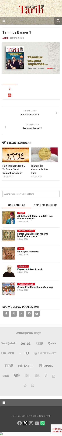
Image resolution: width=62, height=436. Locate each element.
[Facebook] (19, 423)
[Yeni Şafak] (8, 344)
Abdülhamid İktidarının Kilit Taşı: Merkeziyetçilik (35, 217)
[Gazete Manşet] (45, 354)
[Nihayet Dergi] (26, 366)
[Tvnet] (26, 344)
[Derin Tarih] (8, 366)
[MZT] (24, 354)
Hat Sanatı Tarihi (26, 231)
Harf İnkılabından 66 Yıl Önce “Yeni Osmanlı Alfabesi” (13, 169)
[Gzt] (39, 344)
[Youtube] (36, 423)
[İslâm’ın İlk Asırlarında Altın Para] (44, 154)
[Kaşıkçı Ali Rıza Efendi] (8, 271)
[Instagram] (31, 423)
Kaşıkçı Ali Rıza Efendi (29, 269)
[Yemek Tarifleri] (52, 344)
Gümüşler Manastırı (28, 251)
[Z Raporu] (46, 366)
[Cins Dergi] (6, 376)
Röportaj (23, 266)
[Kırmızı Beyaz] (46, 376)
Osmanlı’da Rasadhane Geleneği (35, 287)
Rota (21, 248)
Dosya (21, 213)
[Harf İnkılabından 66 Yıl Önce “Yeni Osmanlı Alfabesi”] (15, 154)
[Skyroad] (53, 376)
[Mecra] (7, 354)
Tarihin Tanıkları (26, 284)
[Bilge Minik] (37, 376)
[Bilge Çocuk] (27, 376)
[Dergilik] (25, 385)
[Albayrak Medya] (28, 334)
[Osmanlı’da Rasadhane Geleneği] (8, 289)
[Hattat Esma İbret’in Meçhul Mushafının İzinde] (8, 235)
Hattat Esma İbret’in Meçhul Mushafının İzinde (32, 235)
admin (5, 38)
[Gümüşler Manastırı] (8, 253)
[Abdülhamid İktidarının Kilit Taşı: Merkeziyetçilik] (8, 217)
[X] (25, 423)
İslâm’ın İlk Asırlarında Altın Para (40, 169)
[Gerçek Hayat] (17, 376)
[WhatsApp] (42, 423)
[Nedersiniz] (32, 385)
